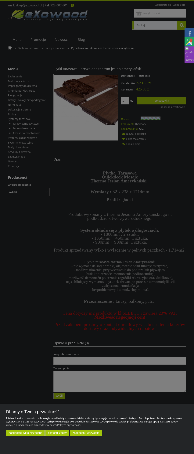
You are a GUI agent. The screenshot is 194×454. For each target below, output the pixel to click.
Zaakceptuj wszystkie (86, 432)
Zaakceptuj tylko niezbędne (25, 432)
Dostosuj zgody (57, 432)
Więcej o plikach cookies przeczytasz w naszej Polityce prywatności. (43, 425)
